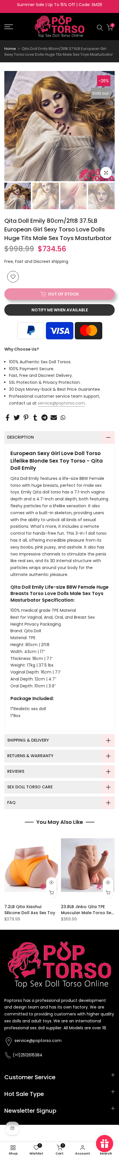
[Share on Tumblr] (35, 417)
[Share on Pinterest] (26, 417)
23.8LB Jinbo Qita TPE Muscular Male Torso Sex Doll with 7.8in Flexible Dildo (87, 915)
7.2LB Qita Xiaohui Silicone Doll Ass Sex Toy (29, 909)
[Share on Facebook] (7, 417)
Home (10, 48)
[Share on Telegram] (44, 417)
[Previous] (10, 126)
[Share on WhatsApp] (63, 417)
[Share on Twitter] (17, 417)
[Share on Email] (54, 417)
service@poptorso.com (61, 403)
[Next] (109, 126)
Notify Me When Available (59, 310)
